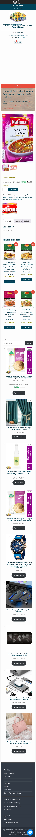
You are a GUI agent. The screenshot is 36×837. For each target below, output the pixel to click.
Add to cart (13, 189)
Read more (9, 282)
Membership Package (11, 822)
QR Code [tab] (26, 221)
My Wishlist (7, 816)
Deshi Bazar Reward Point (12, 799)
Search (5, 340)
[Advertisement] (18, 64)
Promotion (7, 790)
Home (5, 101)
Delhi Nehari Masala (21, 197)
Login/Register (19, 5)
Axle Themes (24, 834)
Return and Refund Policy (12, 803)
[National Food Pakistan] (9, 209)
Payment (7, 783)
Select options (20, 437)
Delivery (6, 786)
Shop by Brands (9, 773)
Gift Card (7, 777)
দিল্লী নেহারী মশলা (18, 199)
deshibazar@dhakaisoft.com (20, 35)
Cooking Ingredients (22, 101)
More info (29, 182)
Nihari (12, 199)
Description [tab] (8, 221)
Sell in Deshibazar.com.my (12, 806)
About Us (7, 770)
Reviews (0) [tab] (18, 221)
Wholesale (7, 809)
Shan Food (9, 274)
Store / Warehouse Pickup (12, 793)
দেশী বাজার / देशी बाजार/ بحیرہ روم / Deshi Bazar (18, 26)
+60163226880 (19, 33)
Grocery (11, 101)
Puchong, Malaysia (19, 37)
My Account (8, 819)
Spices (5, 103)
